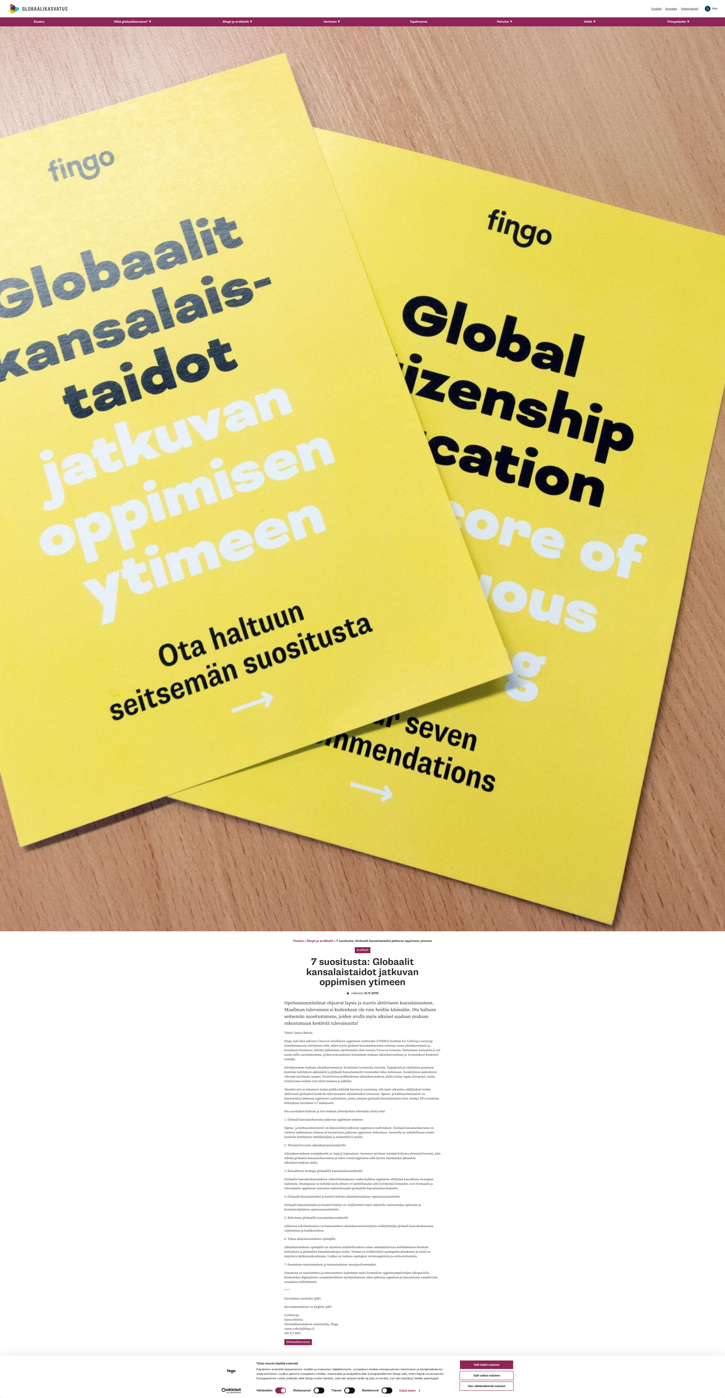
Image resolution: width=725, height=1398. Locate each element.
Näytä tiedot (407, 1390)
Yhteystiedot (676, 22)
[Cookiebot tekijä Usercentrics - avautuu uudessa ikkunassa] (231, 1390)
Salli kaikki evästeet (486, 1364)
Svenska (671, 9)
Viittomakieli (689, 9)
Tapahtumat (418, 22)
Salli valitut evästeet (487, 1375)
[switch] (319, 1390)
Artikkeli (363, 950)
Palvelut (503, 22)
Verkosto (330, 22)
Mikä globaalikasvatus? (131, 22)
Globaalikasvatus (298, 1342)
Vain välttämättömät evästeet (486, 1386)
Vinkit (588, 22)
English (657, 9)
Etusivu (39, 22)
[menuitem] (39, 21)
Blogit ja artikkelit (236, 22)
